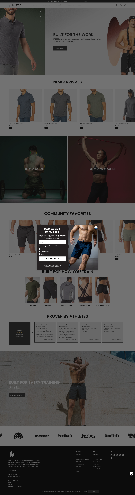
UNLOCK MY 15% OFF (52, 259)
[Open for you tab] (131, 473)
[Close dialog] (96, 227)
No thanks (52, 263)
